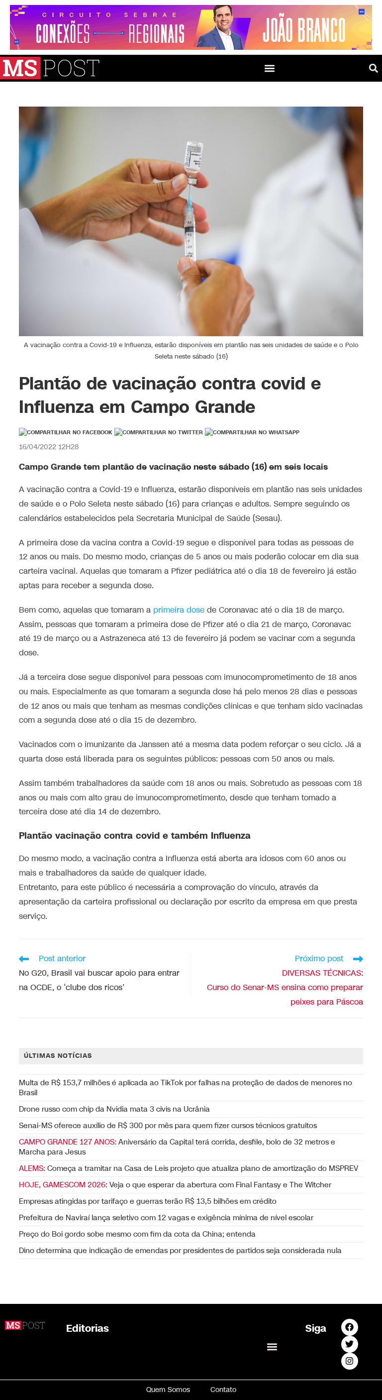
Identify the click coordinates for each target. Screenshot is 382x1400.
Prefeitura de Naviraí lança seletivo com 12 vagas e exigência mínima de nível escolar (166, 1218)
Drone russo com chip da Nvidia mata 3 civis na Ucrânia (114, 1109)
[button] (269, 68)
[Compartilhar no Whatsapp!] (252, 433)
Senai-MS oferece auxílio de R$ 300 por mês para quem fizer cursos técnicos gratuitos (168, 1126)
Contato (223, 1390)
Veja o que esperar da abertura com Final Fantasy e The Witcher (175, 1185)
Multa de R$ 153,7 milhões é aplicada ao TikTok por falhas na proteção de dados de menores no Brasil (185, 1088)
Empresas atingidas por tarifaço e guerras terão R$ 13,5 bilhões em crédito (148, 1201)
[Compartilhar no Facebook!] (65, 433)
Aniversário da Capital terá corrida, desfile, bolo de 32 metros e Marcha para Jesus (177, 1147)
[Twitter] (349, 1344)
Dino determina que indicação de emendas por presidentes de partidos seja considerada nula (180, 1251)
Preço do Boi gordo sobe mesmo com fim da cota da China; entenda (137, 1234)
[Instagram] (349, 1361)
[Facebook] (349, 1327)
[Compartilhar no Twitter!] (158, 433)
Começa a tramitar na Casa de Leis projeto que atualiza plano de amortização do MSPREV (188, 1168)
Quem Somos (168, 1390)
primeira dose (178, 610)
